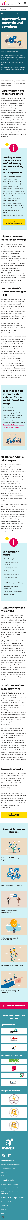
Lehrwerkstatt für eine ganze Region (12, 859)
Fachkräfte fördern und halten (12, 965)
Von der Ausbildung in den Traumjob (11, 992)
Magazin (6, 8)
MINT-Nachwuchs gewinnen (11, 885)
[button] (25, 3)
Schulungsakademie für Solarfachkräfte (10, 939)
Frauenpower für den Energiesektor (9, 912)
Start (2, 8)
